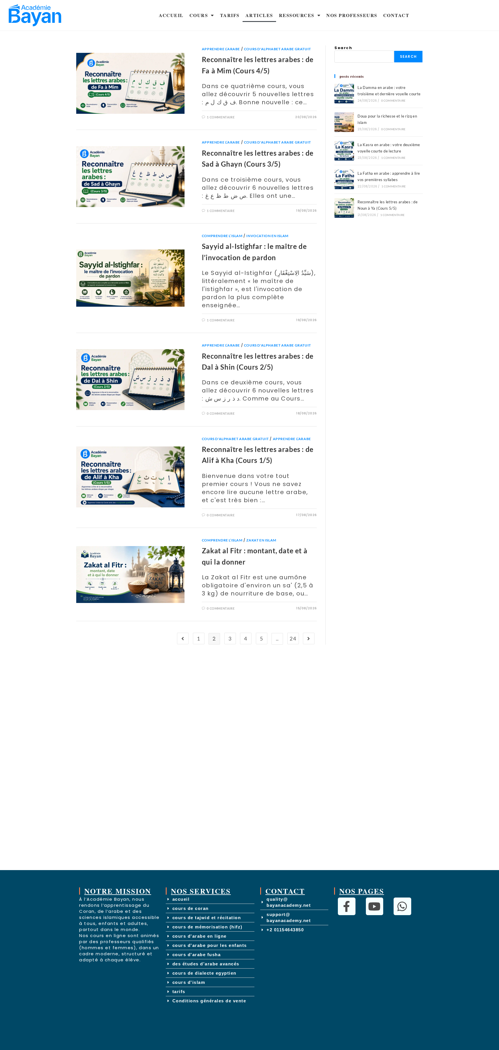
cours (198, 15)
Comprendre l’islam (222, 236)
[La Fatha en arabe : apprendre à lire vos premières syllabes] (344, 179)
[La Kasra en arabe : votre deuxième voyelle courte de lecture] (344, 151)
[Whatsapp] (402, 906)
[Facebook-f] (346, 906)
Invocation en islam (267, 236)
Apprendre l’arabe (221, 49)
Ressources (296, 15)
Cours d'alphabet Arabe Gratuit (277, 49)
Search (343, 48)
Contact (396, 15)
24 (293, 638)
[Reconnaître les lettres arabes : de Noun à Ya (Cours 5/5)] (344, 208)
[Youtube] (374, 906)
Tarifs (230, 15)
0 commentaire (220, 413)
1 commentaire (220, 117)
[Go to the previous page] (183, 638)
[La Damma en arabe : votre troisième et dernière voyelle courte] (344, 93)
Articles (259, 15)
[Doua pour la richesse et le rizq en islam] (344, 122)
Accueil (171, 15)
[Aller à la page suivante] (308, 638)
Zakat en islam (261, 540)
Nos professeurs (351, 15)
